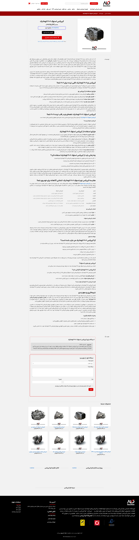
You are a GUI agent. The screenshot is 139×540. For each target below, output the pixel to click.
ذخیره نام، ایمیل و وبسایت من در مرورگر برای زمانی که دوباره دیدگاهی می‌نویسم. (73, 386)
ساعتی (69, 9)
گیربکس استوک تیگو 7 (80, 452)
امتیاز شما (90, 360)
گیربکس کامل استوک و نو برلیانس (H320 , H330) (101, 452)
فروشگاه (101, 13)
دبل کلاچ (64, 9)
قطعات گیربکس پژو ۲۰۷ (50, 41)
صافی (73, 9)
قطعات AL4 (18, 509)
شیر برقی (48, 9)
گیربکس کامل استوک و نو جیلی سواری (38, 452)
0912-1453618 (55, 28)
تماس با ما (19, 505)
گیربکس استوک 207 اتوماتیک (88, 117)
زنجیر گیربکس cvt (56, 9)
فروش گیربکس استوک (82, 9)
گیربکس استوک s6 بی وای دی (38, 427)
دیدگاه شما (90, 366)
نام (92, 379)
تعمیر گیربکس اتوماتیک (96, 9)
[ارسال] (66, 3)
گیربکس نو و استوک (41, 41)
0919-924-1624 (51, 519)
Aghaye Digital (73, 536)
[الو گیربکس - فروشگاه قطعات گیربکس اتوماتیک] (105, 3)
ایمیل (60, 379)
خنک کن (43, 9)
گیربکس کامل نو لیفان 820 (59, 452)
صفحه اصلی (108, 13)
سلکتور (39, 9)
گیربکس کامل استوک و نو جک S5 (80, 427)
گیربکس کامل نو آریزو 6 (59, 427)
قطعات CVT (18, 507)
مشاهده (74, 468)
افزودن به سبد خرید (48, 32)
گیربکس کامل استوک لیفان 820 (101, 427)
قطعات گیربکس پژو (59, 41)
